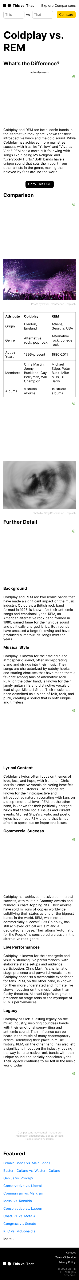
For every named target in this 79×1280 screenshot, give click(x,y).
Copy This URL (39, 184)
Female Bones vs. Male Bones (26, 1163)
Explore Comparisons (58, 5)
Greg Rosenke (52, 513)
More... (8, 1239)
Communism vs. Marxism (23, 1193)
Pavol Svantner (51, 304)
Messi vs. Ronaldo (17, 1201)
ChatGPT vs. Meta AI (19, 1216)
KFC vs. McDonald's (19, 1231)
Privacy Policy (67, 1262)
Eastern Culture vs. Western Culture (31, 1170)
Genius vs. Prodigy (18, 1178)
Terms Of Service (65, 1257)
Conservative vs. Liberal (22, 1186)
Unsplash (70, 304)
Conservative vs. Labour (22, 1208)
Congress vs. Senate (19, 1223)
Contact (71, 1252)
